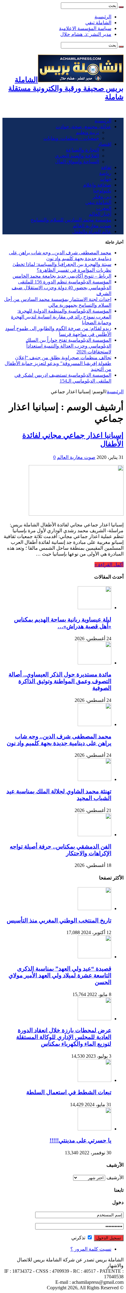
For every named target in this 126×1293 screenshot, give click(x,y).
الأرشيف (115, 1177)
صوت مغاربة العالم (92, 225)
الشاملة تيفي (98, 22)
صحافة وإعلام (97, 184)
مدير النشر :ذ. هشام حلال (85, 34)
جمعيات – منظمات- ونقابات (71, 138)
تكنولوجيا (102, 190)
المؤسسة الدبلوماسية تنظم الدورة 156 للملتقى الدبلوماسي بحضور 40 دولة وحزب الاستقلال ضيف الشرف (61, 287)
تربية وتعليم (87, 132)
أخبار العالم (100, 214)
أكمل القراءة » (109, 564)
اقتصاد (104, 144)
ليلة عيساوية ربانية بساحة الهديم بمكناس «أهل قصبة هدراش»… (62, 622)
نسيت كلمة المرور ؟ (90, 1249)
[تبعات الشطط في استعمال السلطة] (94, 1080)
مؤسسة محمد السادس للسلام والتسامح (71, 219)
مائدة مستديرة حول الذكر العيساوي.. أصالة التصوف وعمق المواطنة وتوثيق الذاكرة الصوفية (60, 681)
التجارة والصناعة (82, 149)
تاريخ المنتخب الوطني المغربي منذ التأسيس (59, 920)
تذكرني (79, 1237)
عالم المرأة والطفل (91, 231)
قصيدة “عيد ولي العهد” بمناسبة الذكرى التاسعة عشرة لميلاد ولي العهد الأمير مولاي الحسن (60, 975)
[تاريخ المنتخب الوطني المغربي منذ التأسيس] (94, 908)
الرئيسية (102, 16)
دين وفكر (102, 196)
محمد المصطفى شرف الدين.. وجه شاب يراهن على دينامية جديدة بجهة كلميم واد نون (59, 739)
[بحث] (121, 7)
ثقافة (106, 167)
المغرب (103, 208)
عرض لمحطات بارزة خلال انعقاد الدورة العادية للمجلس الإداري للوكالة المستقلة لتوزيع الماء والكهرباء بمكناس (63, 1037)
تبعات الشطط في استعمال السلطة (68, 1092)
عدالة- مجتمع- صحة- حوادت (83, 126)
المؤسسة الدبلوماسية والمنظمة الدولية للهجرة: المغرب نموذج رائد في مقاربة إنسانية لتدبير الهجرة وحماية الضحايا (61, 316)
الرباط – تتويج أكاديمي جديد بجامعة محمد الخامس (62, 276)
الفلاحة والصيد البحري (77, 155)
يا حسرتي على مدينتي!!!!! (80, 1140)
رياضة (105, 173)
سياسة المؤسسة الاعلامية (85, 28)
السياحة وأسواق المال (77, 161)
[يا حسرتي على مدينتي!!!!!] (94, 1128)
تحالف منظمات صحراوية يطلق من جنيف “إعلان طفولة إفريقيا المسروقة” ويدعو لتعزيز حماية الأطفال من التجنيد (58, 363)
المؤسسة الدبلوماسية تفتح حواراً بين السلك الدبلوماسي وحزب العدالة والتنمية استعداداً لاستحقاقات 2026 (68, 345)
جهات (105, 179)
